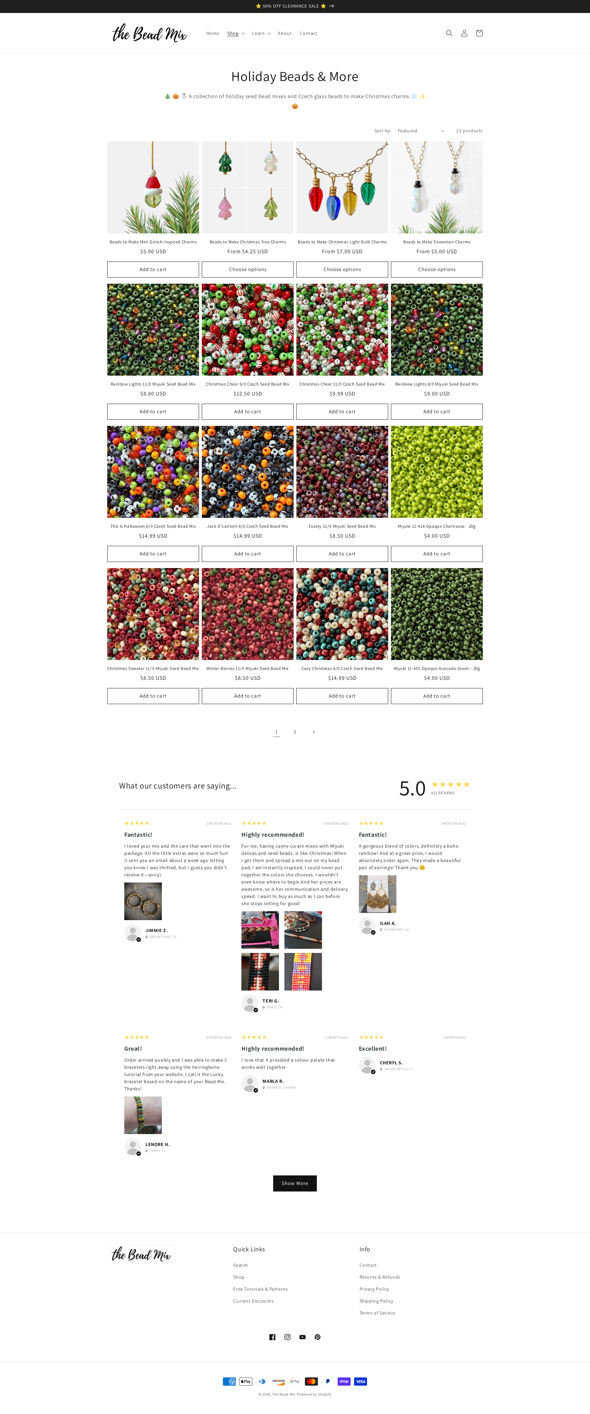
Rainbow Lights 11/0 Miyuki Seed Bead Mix (153, 384)
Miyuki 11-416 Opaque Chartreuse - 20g (437, 526)
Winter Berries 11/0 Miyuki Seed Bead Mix (248, 668)
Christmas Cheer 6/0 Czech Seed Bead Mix (247, 384)
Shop (238, 1277)
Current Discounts (253, 1301)
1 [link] (276, 731)
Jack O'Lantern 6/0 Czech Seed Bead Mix (248, 526)
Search (240, 1265)
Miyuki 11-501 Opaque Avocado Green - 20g (437, 668)
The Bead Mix (283, 1394)
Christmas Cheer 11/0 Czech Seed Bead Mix (342, 384)
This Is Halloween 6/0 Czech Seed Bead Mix (153, 526)
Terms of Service (377, 1313)
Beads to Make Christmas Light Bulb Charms (342, 242)
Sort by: (383, 130)
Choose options (248, 269)
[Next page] (313, 732)
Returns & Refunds (380, 1277)
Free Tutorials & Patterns (260, 1289)
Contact (368, 1265)
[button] (235, 33)
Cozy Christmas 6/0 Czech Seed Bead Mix (342, 668)
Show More (295, 1183)
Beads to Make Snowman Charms (436, 242)
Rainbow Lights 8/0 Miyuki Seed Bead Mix (436, 384)
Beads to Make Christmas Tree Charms (248, 242)
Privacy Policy (374, 1289)
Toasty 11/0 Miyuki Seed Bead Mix (342, 526)
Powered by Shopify (314, 1394)
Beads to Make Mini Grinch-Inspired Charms (153, 242)
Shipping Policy (376, 1301)
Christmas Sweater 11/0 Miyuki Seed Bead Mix (153, 668)
